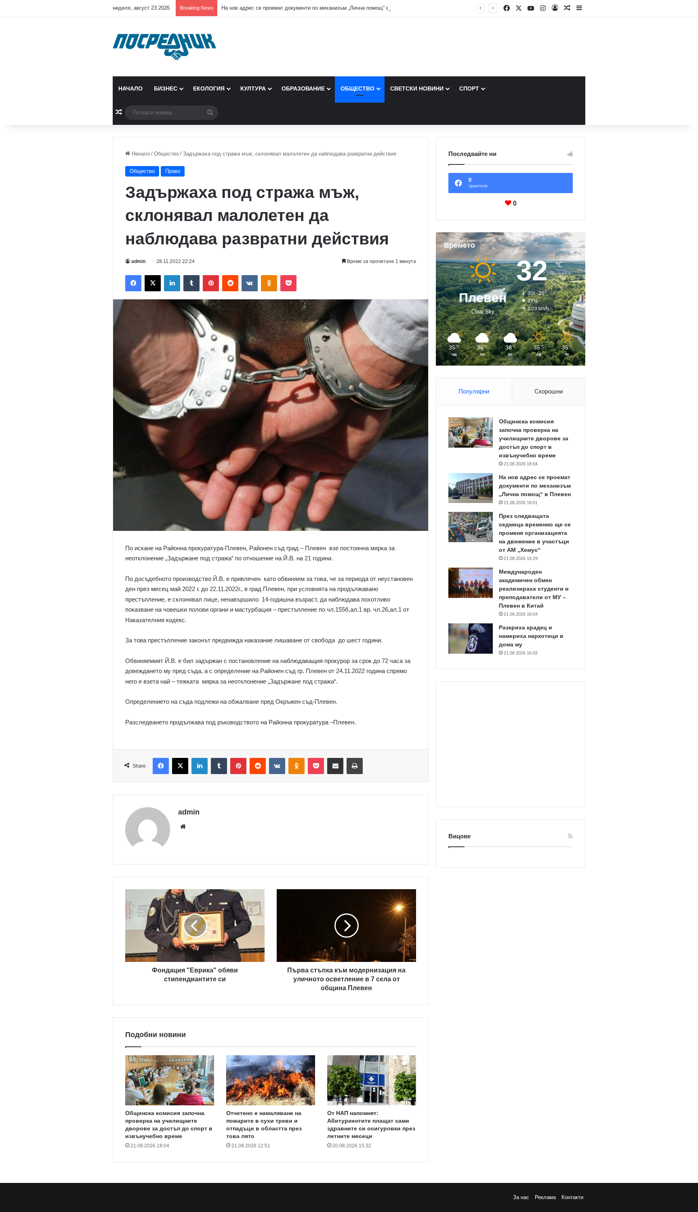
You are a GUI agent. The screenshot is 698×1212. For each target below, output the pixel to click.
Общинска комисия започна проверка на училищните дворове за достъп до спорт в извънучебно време (533, 438)
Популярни (473, 391)
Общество (357, 88)
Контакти (572, 1197)
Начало (130, 88)
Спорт (469, 88)
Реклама (545, 1197)
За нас (521, 1197)
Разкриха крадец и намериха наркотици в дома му (531, 636)
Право (172, 171)
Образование (303, 88)
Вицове (459, 836)
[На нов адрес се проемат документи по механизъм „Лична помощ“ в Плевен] (470, 488)
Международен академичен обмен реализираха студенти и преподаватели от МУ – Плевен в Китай (534, 588)
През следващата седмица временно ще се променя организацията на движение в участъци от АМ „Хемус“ (535, 533)
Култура (253, 88)
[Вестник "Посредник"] (164, 47)
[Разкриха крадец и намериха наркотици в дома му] (470, 638)
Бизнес (165, 88)
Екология (209, 88)
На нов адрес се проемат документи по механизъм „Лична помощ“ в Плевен (315, 8)
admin (138, 261)
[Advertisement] (510, 744)
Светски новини (417, 88)
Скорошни (548, 391)
